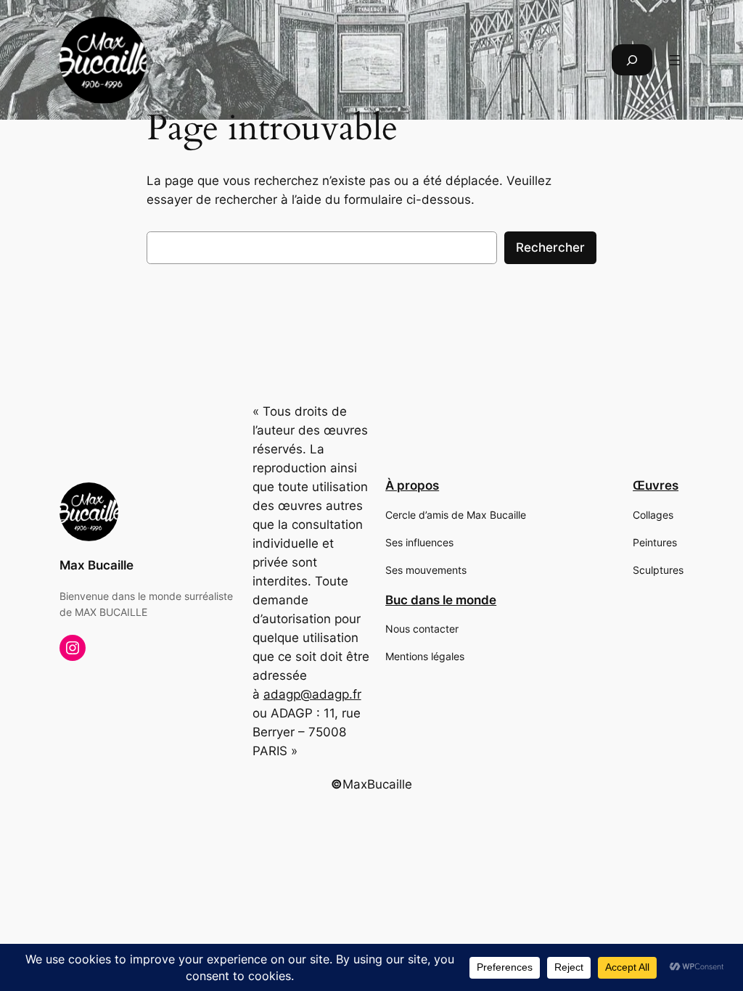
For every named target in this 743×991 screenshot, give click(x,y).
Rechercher (550, 247)
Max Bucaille (96, 565)
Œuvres (655, 485)
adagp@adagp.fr (312, 694)
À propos (412, 485)
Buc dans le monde (440, 600)
